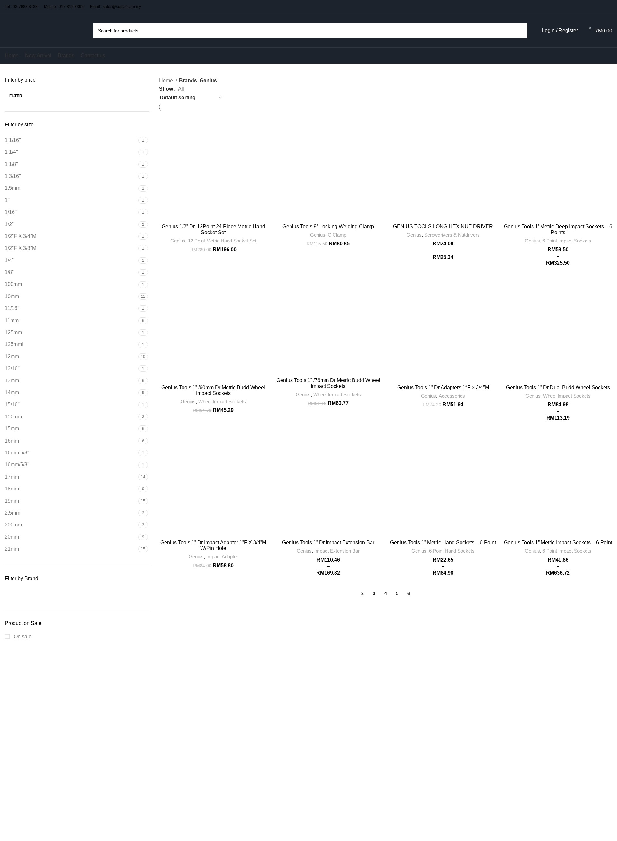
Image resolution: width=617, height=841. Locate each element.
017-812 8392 (71, 7)
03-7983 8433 (25, 7)
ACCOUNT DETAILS (333, 701)
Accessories (452, 395)
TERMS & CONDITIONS (336, 673)
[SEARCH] (520, 30)
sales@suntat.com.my (122, 7)
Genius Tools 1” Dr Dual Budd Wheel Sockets (558, 387)
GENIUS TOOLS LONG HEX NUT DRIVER (443, 226)
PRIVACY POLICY (330, 684)
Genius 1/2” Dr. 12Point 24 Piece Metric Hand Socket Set (213, 229)
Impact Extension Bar (337, 550)
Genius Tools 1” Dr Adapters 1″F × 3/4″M (443, 387)
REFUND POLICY (238, 695)
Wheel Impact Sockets (222, 401)
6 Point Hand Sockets (452, 550)
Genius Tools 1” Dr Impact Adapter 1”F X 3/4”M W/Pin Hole (213, 545)
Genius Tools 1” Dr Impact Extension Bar (328, 542)
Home (166, 80)
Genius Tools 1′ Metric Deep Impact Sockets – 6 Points (558, 229)
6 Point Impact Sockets (566, 240)
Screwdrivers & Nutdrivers (452, 235)
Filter (15, 96)
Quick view (263, 122)
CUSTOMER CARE (240, 661)
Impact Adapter (222, 556)
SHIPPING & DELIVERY (244, 673)
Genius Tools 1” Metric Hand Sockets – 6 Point (443, 542)
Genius (177, 240)
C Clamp (337, 235)
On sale (22, 636)
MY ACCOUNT (327, 712)
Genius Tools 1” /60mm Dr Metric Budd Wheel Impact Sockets (213, 390)
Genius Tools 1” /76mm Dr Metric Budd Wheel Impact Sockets (328, 383)
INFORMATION (328, 661)
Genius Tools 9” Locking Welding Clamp (328, 226)
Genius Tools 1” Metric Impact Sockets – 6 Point (558, 542)
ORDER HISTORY (330, 723)
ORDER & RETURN (240, 684)
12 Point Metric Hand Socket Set (222, 240)
